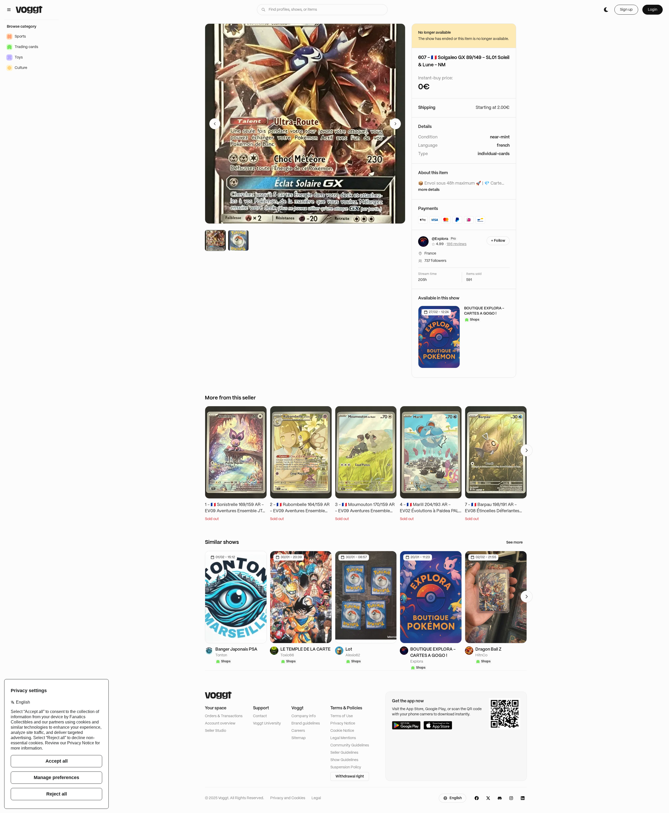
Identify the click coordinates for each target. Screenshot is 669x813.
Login (652, 9)
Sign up (626, 9)
